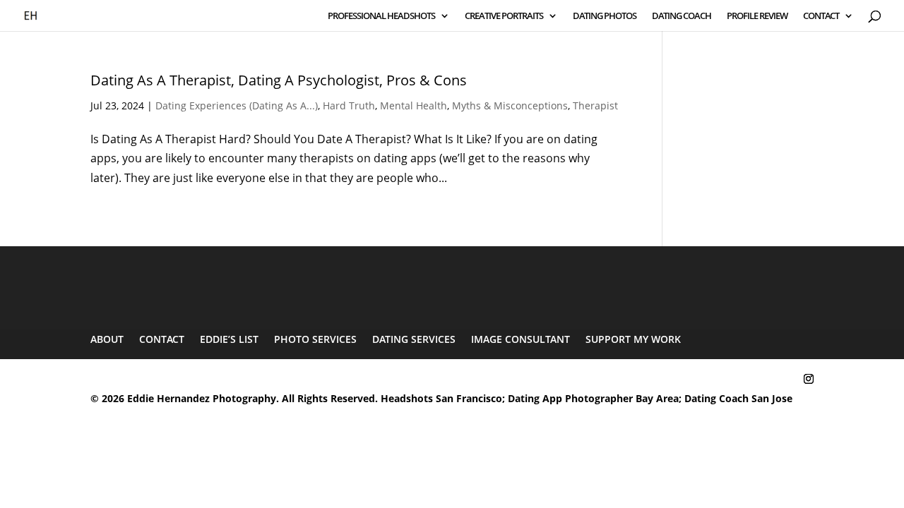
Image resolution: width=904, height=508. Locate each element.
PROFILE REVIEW (757, 16)
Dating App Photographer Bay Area (593, 398)
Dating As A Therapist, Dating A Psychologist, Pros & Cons (278, 80)
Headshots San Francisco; (444, 398)
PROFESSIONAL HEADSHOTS (381, 16)
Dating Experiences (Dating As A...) (236, 105)
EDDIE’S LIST (229, 339)
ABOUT (107, 339)
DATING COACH (681, 16)
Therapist (595, 105)
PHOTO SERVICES (315, 339)
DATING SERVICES (414, 339)
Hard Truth (349, 105)
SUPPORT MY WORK (633, 339)
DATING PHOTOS (604, 16)
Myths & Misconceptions (510, 105)
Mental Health (413, 105)
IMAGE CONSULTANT (520, 339)
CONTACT (821, 16)
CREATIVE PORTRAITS (504, 16)
